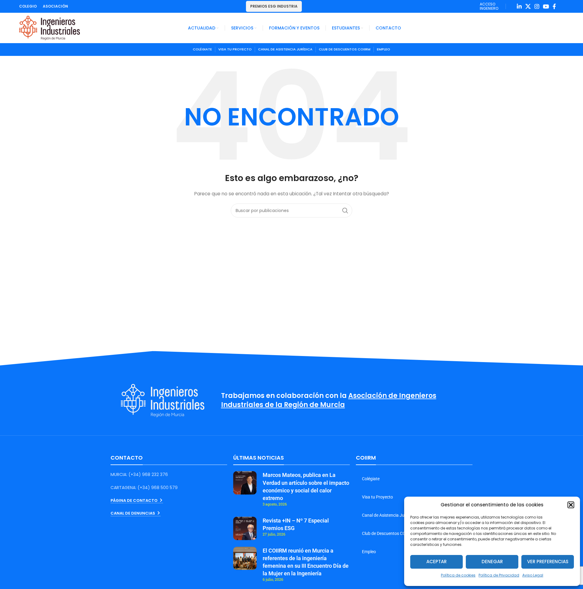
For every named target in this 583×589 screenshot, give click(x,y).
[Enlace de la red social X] (528, 6)
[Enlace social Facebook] (554, 6)
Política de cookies (458, 575)
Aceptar (436, 561)
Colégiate (371, 478)
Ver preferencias (547, 561)
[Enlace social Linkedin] (519, 6)
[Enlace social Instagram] (537, 6)
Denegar (492, 561)
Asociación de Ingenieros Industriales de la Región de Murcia (328, 400)
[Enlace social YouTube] (546, 6)
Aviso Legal (532, 575)
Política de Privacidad (499, 575)
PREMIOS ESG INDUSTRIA (274, 6)
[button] (571, 505)
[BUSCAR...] (345, 210)
